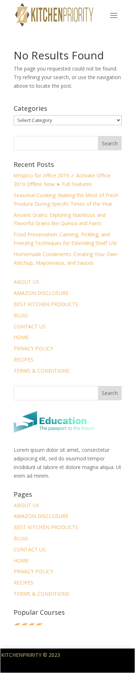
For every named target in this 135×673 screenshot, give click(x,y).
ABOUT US (26, 281)
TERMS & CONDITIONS (41, 370)
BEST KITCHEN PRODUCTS (46, 304)
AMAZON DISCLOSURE (41, 293)
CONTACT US (30, 326)
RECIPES (23, 359)
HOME (21, 337)
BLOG (21, 315)
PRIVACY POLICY (33, 348)
